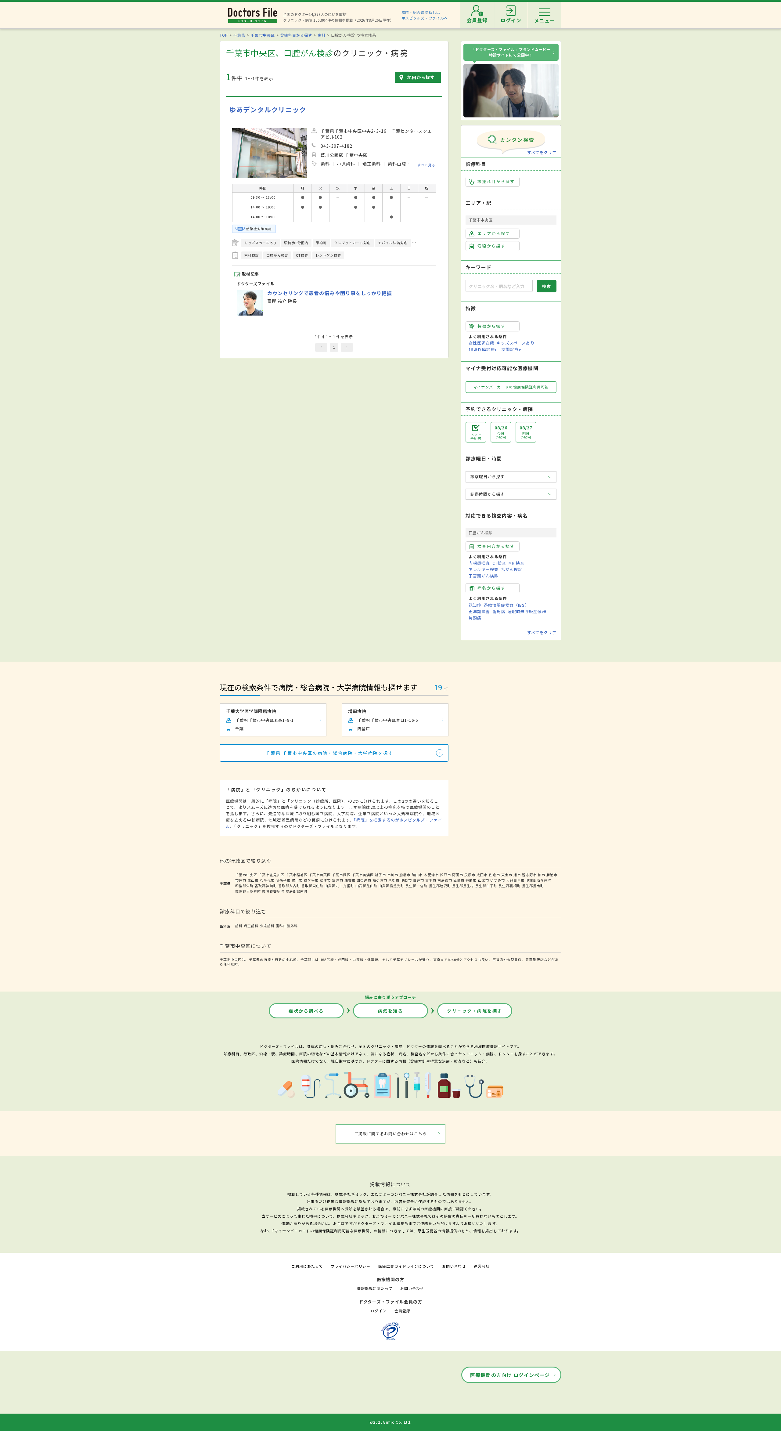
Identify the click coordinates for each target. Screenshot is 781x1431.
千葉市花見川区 (271, 874)
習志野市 (529, 874)
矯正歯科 (251, 925)
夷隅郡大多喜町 (248, 891)
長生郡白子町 (486, 885)
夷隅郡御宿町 (273, 891)
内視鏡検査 (479, 563)
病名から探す (491, 588)
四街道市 (364, 880)
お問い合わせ (454, 1266)
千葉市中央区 (263, 35)
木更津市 (431, 874)
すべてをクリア (541, 152)
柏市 (541, 874)
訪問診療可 (512, 349)
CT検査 (499, 563)
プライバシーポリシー (350, 1266)
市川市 (392, 874)
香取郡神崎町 (266, 885)
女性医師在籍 (481, 343)
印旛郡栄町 (244, 885)
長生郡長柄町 (509, 885)
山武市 (483, 880)
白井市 (418, 880)
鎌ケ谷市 (311, 880)
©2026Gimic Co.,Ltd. (390, 1422)
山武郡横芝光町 (391, 885)
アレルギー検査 (483, 569)
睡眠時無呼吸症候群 (527, 611)
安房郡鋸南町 (297, 891)
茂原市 (469, 874)
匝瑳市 (458, 880)
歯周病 (498, 611)
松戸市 (445, 874)
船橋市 (404, 874)
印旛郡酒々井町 (538, 880)
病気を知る (390, 1011)
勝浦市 (551, 874)
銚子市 (380, 874)
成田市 (482, 874)
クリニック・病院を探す (474, 1011)
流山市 (252, 880)
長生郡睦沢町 (440, 885)
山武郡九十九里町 (339, 885)
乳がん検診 (511, 569)
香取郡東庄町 (312, 885)
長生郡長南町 (533, 885)
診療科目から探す (296, 35)
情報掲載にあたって (374, 1288)
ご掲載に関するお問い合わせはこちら (390, 1133)
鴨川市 (297, 880)
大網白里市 (515, 880)
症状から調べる (306, 1011)
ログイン (379, 1310)
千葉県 (239, 35)
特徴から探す (491, 326)
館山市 (417, 874)
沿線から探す (491, 246)
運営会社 (482, 1266)
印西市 (406, 880)
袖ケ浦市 (380, 880)
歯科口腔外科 (287, 925)
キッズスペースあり (515, 343)
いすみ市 (497, 880)
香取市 (471, 880)
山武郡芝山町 (366, 885)
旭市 (517, 874)
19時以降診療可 (484, 349)
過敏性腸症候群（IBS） (506, 605)
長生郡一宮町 (416, 885)
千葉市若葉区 (320, 874)
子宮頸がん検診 (483, 576)
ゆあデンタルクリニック (267, 109)
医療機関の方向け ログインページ (510, 1375)
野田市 (457, 874)
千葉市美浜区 (363, 874)
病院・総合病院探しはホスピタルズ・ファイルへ (424, 15)
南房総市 (444, 880)
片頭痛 (475, 618)
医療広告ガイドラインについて (406, 1266)
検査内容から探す (496, 546)
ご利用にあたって (307, 1266)
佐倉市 (494, 874)
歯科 (322, 35)
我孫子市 (283, 880)
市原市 (240, 880)
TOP (224, 35)
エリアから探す (493, 233)
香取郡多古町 (289, 885)
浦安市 (349, 880)
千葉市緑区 (341, 874)
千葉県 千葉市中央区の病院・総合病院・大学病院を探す (330, 753)
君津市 (325, 880)
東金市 (506, 874)
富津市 (337, 880)
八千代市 (267, 880)
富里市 (430, 880)
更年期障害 (479, 611)
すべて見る (426, 164)
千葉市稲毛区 (297, 874)
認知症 (475, 605)
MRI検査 (516, 563)
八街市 (393, 880)
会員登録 (402, 1310)
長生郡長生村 (463, 885)
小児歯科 (267, 925)
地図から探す (421, 77)
